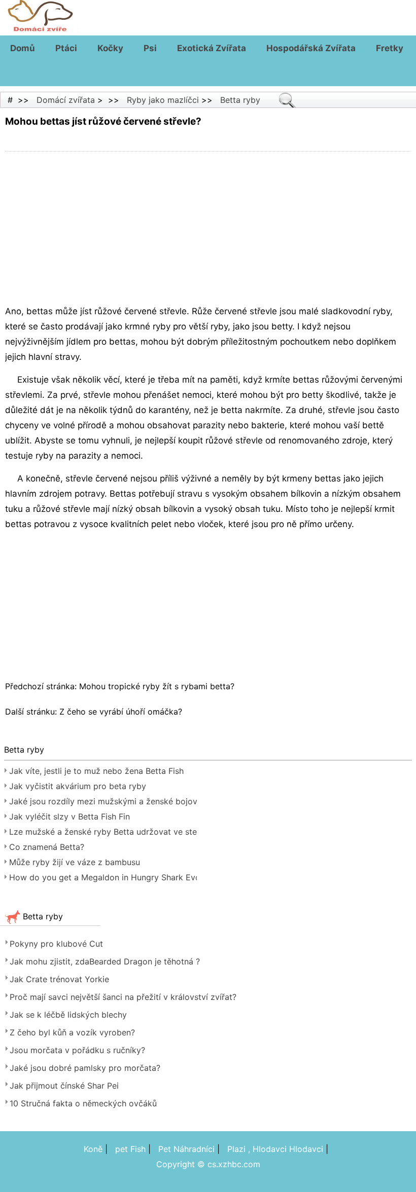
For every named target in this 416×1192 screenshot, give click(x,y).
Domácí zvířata (66, 100)
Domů (22, 48)
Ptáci (66, 48)
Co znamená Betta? (46, 847)
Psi (150, 48)
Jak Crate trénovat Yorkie (59, 979)
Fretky (389, 48)
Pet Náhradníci (186, 1149)
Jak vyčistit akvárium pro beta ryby (77, 786)
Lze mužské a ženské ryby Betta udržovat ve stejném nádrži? (103, 832)
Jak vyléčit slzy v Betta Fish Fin (69, 816)
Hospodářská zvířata (311, 48)
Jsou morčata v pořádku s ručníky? (77, 1050)
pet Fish (130, 1149)
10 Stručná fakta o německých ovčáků (83, 1103)
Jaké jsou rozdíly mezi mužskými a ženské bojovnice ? (103, 801)
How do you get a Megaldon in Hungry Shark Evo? (103, 877)
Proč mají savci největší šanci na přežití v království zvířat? (123, 997)
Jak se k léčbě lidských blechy (68, 1015)
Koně (93, 1149)
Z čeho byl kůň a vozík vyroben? (72, 1032)
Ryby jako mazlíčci (163, 100)
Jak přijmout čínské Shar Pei (64, 1086)
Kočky (110, 48)
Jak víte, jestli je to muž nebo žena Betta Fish (96, 771)
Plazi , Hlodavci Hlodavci (275, 1149)
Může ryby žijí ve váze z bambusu (74, 862)
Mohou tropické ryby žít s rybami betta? (158, 686)
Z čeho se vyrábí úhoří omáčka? (122, 711)
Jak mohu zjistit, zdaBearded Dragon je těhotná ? (105, 961)
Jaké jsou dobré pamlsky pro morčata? (85, 1068)
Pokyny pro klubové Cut (56, 944)
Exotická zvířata (211, 48)
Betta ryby (240, 100)
